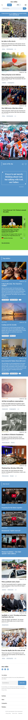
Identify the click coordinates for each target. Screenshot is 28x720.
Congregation (11, 82)
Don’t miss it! (16, 14)
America (4, 589)
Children (15, 13)
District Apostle (13, 299)
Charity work (5, 409)
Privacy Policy (8, 713)
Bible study (12, 335)
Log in (9, 4)
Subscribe (22, 682)
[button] (23, 39)
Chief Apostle (10, 49)
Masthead (20, 713)
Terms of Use (14, 713)
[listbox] (18, 5)
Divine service (5, 335)
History (13, 442)
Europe (11, 476)
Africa (3, 49)
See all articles (6, 243)
